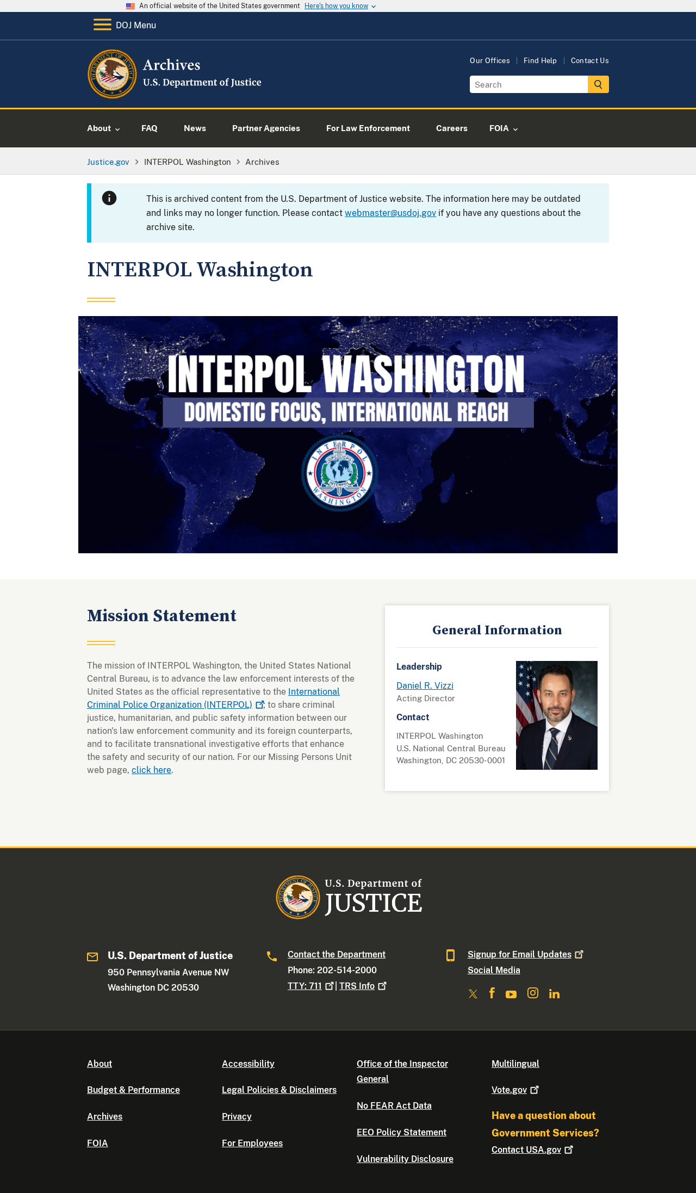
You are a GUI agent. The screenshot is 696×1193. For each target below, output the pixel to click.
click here (151, 770)
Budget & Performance (133, 1090)
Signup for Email (519, 954)
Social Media (494, 970)
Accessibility (248, 1064)
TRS (357, 986)
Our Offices (490, 61)
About (99, 1064)
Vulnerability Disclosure (405, 1159)
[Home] (175, 95)
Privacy (237, 1116)
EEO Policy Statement (401, 1132)
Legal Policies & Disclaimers (279, 1090)
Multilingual (515, 1064)
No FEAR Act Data (394, 1106)
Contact (526, 1150)
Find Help (540, 61)
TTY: (305, 986)
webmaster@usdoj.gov (390, 213)
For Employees (252, 1143)
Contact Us (590, 61)
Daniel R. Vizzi (424, 686)
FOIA (97, 1143)
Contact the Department (337, 954)
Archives (104, 1116)
